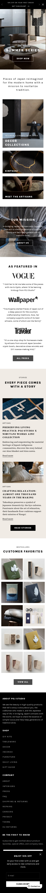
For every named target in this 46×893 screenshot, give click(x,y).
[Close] (43, 4)
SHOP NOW (23, 58)
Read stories (23, 528)
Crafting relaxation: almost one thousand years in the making (19, 494)
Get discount (19, 6)
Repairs (7, 806)
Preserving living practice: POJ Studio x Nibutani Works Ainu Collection (20, 432)
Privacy (7, 817)
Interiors (9, 786)
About (6, 781)
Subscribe (23, 884)
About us (23, 243)
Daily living (10, 762)
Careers (8, 811)
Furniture (9, 757)
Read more (8, 455)
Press (6, 791)
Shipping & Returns (15, 801)
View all (23, 682)
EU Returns (10, 827)
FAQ (5, 796)
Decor (6, 747)
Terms (6, 822)
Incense (8, 752)
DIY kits (7, 736)
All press (23, 358)
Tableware (9, 741)
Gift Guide (9, 767)
